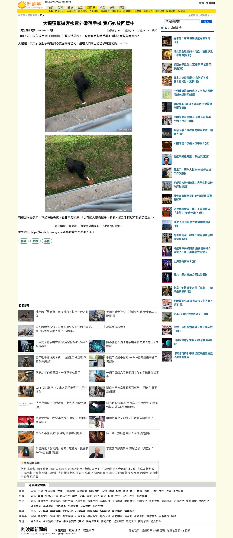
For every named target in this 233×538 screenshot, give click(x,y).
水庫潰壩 (85, 468)
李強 (45, 472)
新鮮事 (91, 7)
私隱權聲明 (173, 530)
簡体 (201, 3)
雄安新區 (69, 472)
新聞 (60, 7)
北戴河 (89, 472)
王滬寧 (37, 472)
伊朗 (23, 468)
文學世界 (73, 506)
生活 (80, 7)
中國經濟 (106, 468)
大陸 (60, 491)
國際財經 (94, 491)
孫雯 (60, 472)
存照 (124, 496)
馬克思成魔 (72, 468)
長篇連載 (85, 506)
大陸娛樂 (43, 511)
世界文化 (204, 501)
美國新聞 (50, 491)
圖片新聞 (178, 491)
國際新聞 (82, 491)
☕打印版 (193, 15)
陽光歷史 (106, 521)
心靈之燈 (80, 501)
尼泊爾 (34, 476)
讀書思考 (36, 506)
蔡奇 (127, 472)
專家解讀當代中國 (73, 521)
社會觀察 (82, 11)
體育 (147, 491)
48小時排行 (173, 28)
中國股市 (26, 472)
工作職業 (117, 501)
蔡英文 (135, 472)
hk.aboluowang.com (58, 1)
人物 (104, 491)
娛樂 (102, 7)
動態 (75, 496)
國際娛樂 (92, 511)
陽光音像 (156, 521)
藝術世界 (154, 501)
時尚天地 (116, 11)
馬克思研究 (92, 521)
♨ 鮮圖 (181, 11)
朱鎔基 (31, 468)
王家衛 (25, 476)
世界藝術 (60, 506)
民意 (132, 496)
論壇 (112, 7)
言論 (40, 496)
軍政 (40, 491)
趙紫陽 (144, 472)
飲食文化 (59, 11)
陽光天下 (131, 521)
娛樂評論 (105, 511)
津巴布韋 (99, 472)
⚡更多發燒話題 (30, 463)
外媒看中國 (51, 496)
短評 (96, 496)
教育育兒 (129, 501)
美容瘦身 (167, 501)
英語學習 (48, 506)
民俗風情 (170, 11)
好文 (103, 496)
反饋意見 (147, 530)
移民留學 (105, 11)
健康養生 (43, 501)
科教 (118, 491)
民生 (132, 491)
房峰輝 (120, 472)
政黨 (89, 496)
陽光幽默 (118, 521)
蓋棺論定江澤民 (52, 521)
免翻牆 (210, 3)
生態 (154, 491)
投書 (110, 496)
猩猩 (23, 241)
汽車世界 (93, 11)
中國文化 (142, 501)
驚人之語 (65, 496)
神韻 (45, 468)
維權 (139, 491)
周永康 (153, 472)
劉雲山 (110, 472)
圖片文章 (98, 506)
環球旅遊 (159, 11)
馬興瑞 (60, 468)
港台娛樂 (80, 511)
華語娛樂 (55, 511)
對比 (117, 496)
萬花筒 (138, 11)
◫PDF (211, 15)
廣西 (39, 468)
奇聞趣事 (127, 11)
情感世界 (71, 11)
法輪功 (141, 468)
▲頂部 (186, 530)
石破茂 (52, 472)
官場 (125, 491)
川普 (52, 468)
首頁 (51, 7)
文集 (82, 496)
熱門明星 (68, 511)
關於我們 (134, 530)
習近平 (96, 468)
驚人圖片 (36, 521)
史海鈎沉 (55, 501)
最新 (51, 11)
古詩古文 (179, 501)
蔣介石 (80, 472)
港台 (161, 491)
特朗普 (150, 468)
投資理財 (191, 501)
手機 (47, 241)
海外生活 (92, 501)
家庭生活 (68, 501)
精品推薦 (117, 511)
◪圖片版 (203, 15)
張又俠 (131, 468)
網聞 (111, 491)
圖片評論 (141, 496)
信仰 (168, 491)
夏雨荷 (73, 226)
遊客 (35, 241)
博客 (121, 7)
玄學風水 (105, 501)
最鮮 (33, 516)
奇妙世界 (148, 11)
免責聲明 (159, 530)
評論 (70, 7)
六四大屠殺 (120, 468)
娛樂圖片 (129, 511)
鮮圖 (173, 516)
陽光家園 (143, 521)
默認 (154, 30)
